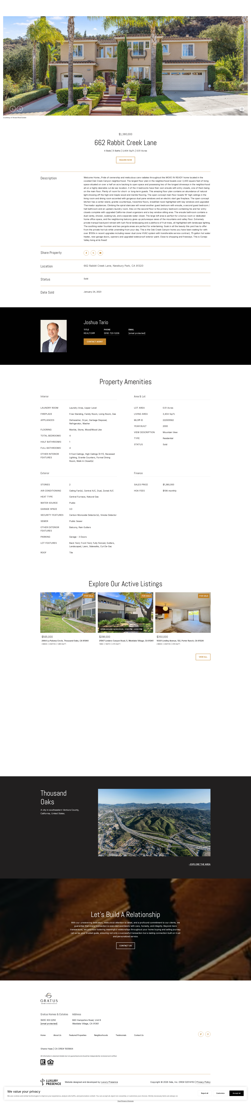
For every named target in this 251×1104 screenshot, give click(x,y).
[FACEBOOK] (200, 1034)
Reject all (204, 1093)
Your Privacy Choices (125, 1101)
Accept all (236, 1093)
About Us (57, 1035)
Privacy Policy (203, 1082)
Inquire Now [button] (125, 160)
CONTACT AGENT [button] (95, 342)
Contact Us (139, 1035)
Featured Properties (77, 1035)
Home (43, 1035)
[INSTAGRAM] (207, 1034)
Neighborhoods (101, 1035)
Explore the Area (200, 864)
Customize (220, 1093)
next (20, 109)
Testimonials (121, 1035)
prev (13, 109)
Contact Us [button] (125, 946)
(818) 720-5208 (111, 333)
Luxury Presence (109, 1082)
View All (203, 657)
